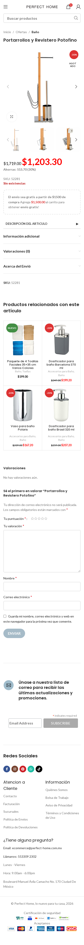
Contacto (10, 796)
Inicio (7, 32)
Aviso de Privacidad (58, 805)
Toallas (26, 371)
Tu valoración (13, 526)
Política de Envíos (15, 819)
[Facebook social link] (6, 769)
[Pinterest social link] (22, 769)
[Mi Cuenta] (78, 6)
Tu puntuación (14, 518)
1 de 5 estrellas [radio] (32, 518)
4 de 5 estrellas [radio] (42, 518)
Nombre (10, 578)
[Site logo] (42, 6)
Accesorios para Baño (61, 371)
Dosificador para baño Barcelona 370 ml (61, 364)
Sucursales (11, 811)
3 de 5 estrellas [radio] (39, 518)
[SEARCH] (76, 18)
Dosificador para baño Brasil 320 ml (61, 427)
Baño (35, 32)
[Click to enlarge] (12, 117)
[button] (7, 86)
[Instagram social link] (14, 769)
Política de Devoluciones (20, 827)
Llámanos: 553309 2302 (20, 856)
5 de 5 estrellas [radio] (45, 518)
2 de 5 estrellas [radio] (35, 518)
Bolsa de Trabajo (57, 797)
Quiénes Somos (56, 790)
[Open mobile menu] (5, 6)
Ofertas (21, 32)
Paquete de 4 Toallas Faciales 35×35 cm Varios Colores (22, 364)
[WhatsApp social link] (31, 769)
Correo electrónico (17, 597)
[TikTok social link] (39, 769)
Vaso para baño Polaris (23, 427)
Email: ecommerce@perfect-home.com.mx (32, 848)
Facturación (11, 804)
